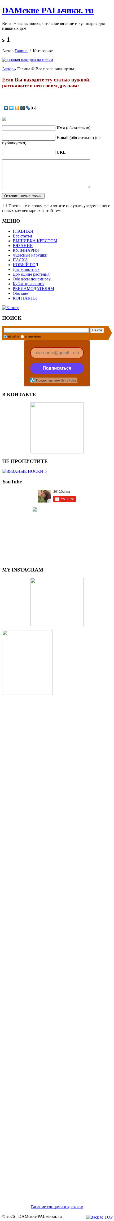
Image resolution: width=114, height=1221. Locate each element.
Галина (21, 51)
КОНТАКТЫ (25, 298)
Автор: (8, 69)
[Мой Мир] (22, 108)
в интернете (33, 336)
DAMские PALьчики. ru (48, 10)
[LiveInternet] (34, 108)
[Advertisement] (57, 943)
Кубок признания (28, 284)
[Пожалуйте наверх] (99, 1217)
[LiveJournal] (28, 108)
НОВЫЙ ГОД (25, 264)
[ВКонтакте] (6, 108)
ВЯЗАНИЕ (23, 245)
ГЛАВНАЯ (23, 231)
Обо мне (20, 293)
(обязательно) (73, 127)
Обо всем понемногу (32, 279)
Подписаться (57, 368)
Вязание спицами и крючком (57, 1207)
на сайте (13, 336)
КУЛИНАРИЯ (26, 250)
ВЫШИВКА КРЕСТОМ (35, 241)
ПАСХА (20, 260)
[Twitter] (11, 108)
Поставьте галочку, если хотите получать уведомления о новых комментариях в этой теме (56, 208)
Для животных (26, 269)
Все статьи (22, 236)
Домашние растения (31, 274)
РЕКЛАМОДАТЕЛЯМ (33, 288)
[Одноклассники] (17, 108)
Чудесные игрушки (30, 255)
